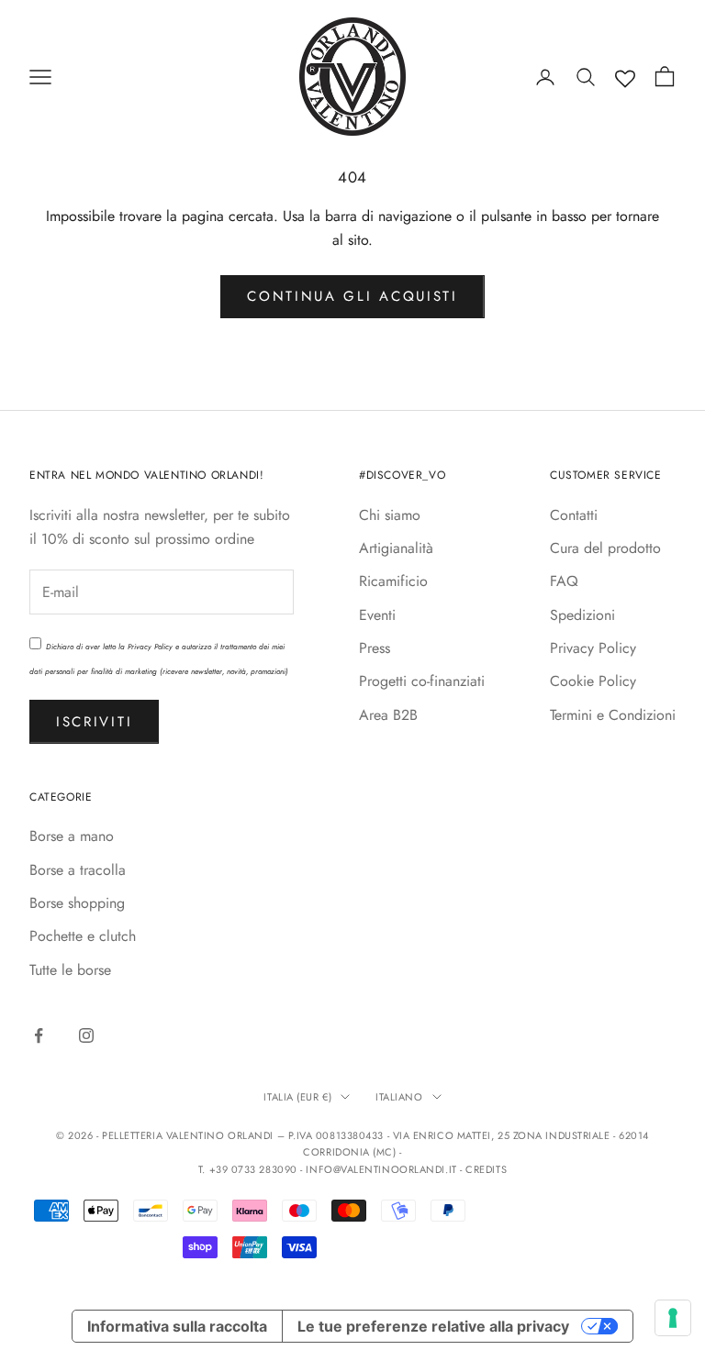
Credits (486, 1169)
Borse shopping (77, 902)
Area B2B (388, 714)
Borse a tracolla (77, 869)
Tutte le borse (70, 969)
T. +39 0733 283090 (249, 1169)
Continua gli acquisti (352, 296)
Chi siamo (389, 515)
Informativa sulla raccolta (177, 1326)
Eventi (377, 614)
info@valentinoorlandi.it (381, 1169)
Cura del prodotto (605, 548)
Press (374, 647)
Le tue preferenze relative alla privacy (433, 1326)
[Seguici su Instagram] (86, 1035)
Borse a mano (71, 836)
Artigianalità (396, 548)
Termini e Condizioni (613, 714)
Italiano (398, 1097)
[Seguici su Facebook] (38, 1035)
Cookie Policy (593, 681)
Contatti (574, 515)
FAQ (564, 581)
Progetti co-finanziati (422, 681)
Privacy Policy (150, 646)
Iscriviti (94, 722)
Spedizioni (582, 614)
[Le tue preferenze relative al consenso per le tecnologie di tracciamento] (672, 1317)
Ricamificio (393, 581)
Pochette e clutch (82, 935)
